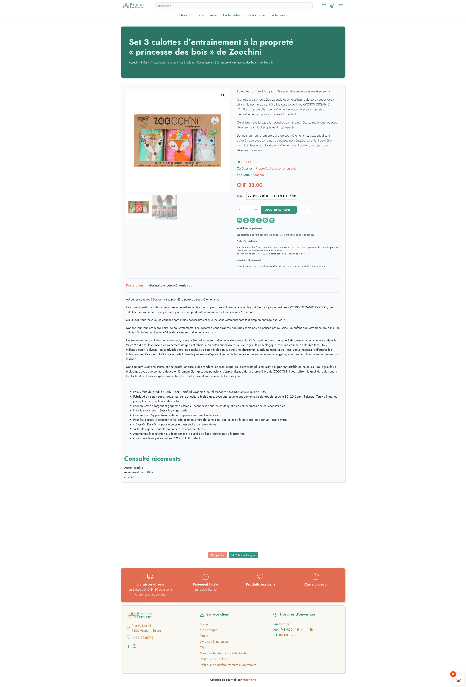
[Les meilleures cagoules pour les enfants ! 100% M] (319, 537)
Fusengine (249, 680)
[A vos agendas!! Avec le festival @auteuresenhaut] (233, 537)
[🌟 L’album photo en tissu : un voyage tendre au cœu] (190, 512)
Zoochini (259, 174)
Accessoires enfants (164, 62)
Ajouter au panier (278, 210)
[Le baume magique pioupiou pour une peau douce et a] (146, 537)
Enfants (145, 62)
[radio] (258, 196)
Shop (183, 15)
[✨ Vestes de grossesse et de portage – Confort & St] (190, 537)
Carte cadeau (232, 15)
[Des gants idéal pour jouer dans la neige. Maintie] (319, 512)
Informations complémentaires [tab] (169, 285)
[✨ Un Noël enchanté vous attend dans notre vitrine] (276, 512)
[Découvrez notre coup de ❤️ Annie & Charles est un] (233, 512)
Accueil (133, 62)
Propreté (261, 168)
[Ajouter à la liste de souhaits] (304, 210)
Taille (240, 196)
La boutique (256, 15)
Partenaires (278, 15)
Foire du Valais (207, 15)
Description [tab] (134, 285)
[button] (223, 95)
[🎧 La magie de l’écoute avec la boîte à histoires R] (146, 512)
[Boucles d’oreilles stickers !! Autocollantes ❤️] (276, 537)
